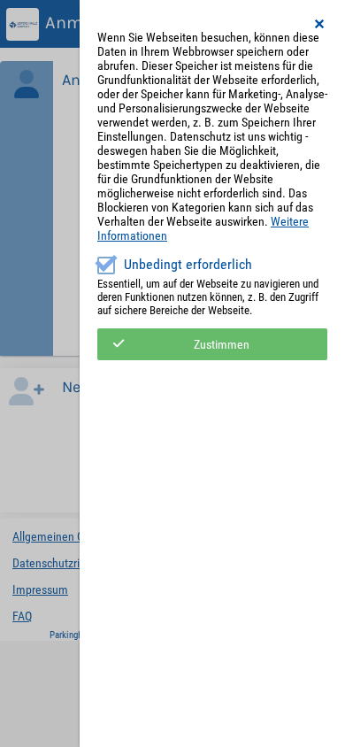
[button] (320, 24)
